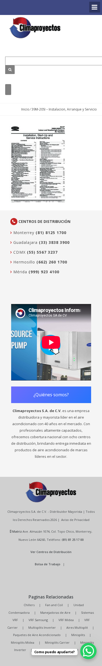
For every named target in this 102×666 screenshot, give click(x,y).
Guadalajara (25, 242)
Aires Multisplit (77, 627)
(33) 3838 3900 (54, 242)
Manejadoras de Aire (55, 612)
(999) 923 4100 (44, 271)
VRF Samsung (38, 620)
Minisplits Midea (22, 642)
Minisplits (78, 635)
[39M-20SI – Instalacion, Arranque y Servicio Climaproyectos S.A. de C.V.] (35, 27)
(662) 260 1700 (51, 262)
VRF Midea (66, 620)
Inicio (25, 109)
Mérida (19, 271)
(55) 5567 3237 (42, 252)
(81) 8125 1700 (51, 232)
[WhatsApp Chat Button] (88, 651)
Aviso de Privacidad (75, 520)
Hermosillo (23, 262)
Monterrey (23, 232)
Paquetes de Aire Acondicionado (37, 635)
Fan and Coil (54, 605)
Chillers (29, 605)
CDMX (19, 252)
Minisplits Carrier (57, 642)
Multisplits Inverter (42, 627)
